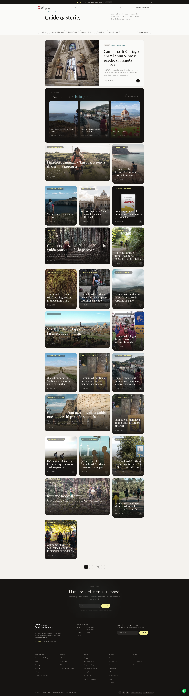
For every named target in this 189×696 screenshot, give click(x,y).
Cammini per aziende (90, 668)
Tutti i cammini (131, 96)
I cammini (68, 8)
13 (98, 567)
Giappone (38, 672)
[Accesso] (131, 7)
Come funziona (113, 661)
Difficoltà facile (64, 661)
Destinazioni (79, 8)
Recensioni (112, 668)
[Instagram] (123, 692)
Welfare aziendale (89, 661)
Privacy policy (137, 658)
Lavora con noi (113, 675)
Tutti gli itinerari (64, 658)
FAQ (110, 672)
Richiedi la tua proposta (142, 7)
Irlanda (37, 668)
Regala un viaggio (89, 665)
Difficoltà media (65, 665)
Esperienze (90, 8)
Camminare (42, 32)
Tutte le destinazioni (41, 675)
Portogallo (38, 665)
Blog (110, 679)
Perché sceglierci (114, 665)
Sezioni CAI (87, 675)
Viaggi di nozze (89, 658)
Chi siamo (112, 658)
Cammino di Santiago (57, 32)
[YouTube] (127, 692)
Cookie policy (137, 661)
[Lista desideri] (126, 7)
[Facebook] (120, 692)
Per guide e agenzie (90, 679)
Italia (36, 661)
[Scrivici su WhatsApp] (184, 691)
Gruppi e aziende (89, 672)
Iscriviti (105, 606)
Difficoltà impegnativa (67, 668)
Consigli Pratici (72, 32)
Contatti (111, 682)
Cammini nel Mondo (87, 32)
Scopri (100, 8)
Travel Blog (100, 32)
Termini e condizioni (139, 665)
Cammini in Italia (113, 32)
